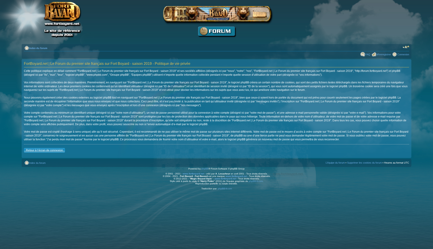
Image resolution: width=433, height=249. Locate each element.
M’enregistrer (384, 54)
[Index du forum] (216, 39)
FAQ (367, 54)
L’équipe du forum (335, 162)
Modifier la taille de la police (406, 47)
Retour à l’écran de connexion (44, 150)
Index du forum (38, 48)
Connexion (403, 54)
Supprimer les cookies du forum (364, 162)
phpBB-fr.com (256, 181)
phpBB (205, 168)
